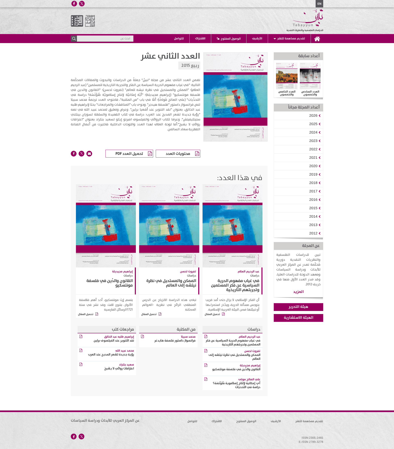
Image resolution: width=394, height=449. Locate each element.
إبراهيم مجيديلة (122, 271)
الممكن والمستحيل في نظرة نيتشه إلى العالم (171, 283)
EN (319, 3)
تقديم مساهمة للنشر (291, 38)
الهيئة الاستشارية (298, 318)
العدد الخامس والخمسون (287, 93)
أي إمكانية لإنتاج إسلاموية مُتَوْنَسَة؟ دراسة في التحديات (236, 385)
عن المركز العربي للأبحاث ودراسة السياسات (105, 421)
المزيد (298, 292)
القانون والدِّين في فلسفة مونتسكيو (109, 283)
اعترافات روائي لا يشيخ (119, 368)
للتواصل (179, 38)
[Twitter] (81, 3)
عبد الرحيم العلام (248, 271)
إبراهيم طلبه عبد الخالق (119, 337)
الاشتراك (200, 38)
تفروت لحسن (188, 271)
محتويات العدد (178, 154)
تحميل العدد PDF (129, 154)
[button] (313, 115)
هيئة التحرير (298, 307)
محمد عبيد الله (124, 350)
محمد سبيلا (188, 337)
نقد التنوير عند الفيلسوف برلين (114, 340)
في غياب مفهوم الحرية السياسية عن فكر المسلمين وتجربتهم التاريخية (235, 285)
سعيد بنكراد (126, 364)
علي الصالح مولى (249, 379)
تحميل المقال (212, 314)
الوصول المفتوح (231, 39)
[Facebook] (74, 3)
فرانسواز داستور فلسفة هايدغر (175, 340)
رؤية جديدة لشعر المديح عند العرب (111, 354)
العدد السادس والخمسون (310, 93)
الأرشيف (257, 38)
